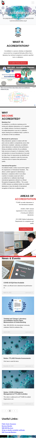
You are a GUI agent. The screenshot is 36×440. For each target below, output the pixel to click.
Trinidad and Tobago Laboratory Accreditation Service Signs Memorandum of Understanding (15, 320)
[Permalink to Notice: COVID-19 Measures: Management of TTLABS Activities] (18, 370)
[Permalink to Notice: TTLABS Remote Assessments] (18, 336)
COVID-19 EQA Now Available (14, 283)
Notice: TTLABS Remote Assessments (17, 358)
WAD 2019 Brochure (7, 428)
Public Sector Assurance (9, 424)
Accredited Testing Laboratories (18, 63)
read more (28, 292)
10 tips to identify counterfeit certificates (13, 430)
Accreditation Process (26, 229)
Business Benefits (7, 426)
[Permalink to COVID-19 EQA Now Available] (18, 261)
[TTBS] (11, 3)
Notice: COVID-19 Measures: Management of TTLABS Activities (16, 393)
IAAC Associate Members (9, 432)
